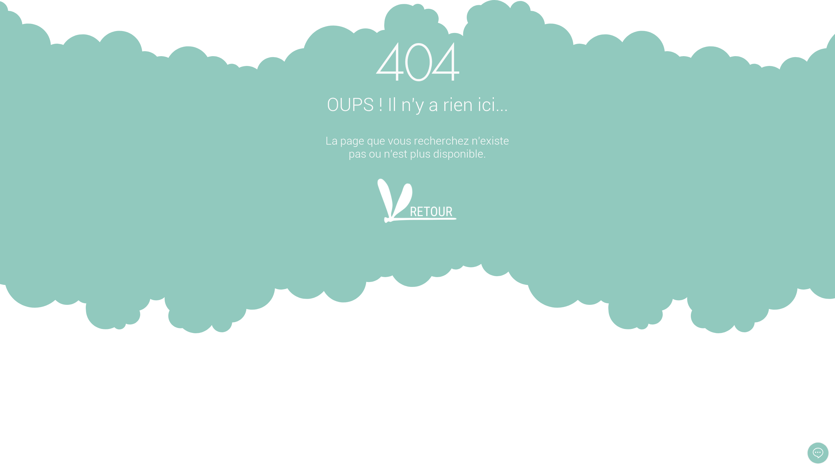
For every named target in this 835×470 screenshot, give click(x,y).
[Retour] (417, 209)
